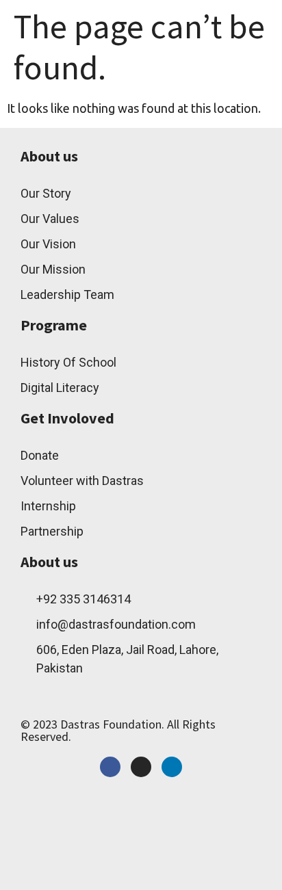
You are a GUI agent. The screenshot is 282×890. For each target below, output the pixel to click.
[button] (193, 23)
